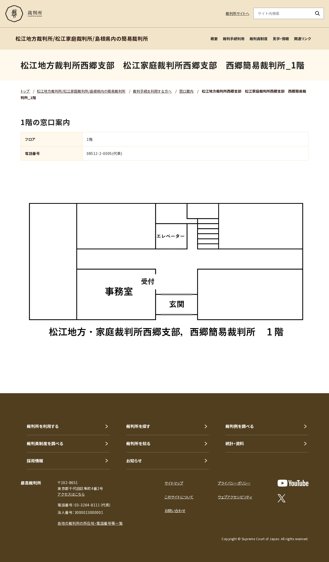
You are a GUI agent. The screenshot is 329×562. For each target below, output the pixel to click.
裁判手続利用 (233, 38)
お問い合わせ (174, 510)
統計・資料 (234, 443)
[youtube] (293, 483)
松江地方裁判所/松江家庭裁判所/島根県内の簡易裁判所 (81, 91)
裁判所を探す (138, 426)
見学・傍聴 (281, 38)
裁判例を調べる (239, 426)
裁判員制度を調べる (45, 443)
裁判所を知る (138, 443)
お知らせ (134, 461)
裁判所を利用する (43, 426)
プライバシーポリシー (234, 483)
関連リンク (302, 38)
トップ (25, 91)
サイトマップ (173, 483)
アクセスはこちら (71, 494)
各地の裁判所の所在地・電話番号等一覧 (90, 523)
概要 (214, 38)
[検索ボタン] (318, 13)
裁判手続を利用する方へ (152, 91)
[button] (310, 374)
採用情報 (35, 461)
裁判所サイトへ (237, 13)
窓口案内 (186, 91)
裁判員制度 (259, 38)
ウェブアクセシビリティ (235, 496)
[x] (282, 498)
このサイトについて (179, 496)
